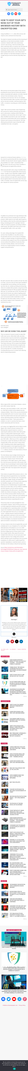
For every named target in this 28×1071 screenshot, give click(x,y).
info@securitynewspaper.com (10, 1005)
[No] (26, 1065)
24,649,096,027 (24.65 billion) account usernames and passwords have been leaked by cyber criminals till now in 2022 (18, 692)
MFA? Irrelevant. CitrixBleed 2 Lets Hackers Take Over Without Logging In (18, 735)
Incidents (14, 649)
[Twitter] (14, 634)
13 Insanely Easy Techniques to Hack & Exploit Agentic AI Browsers (17, 827)
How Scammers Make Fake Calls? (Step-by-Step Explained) (17, 777)
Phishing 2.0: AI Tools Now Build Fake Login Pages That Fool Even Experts (17, 841)
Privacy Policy (22, 1005)
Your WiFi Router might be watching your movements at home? (18, 791)
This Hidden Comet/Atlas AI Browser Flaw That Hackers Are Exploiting (17, 720)
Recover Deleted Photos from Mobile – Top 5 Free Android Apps (18, 798)
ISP (3, 650)
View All (25, 696)
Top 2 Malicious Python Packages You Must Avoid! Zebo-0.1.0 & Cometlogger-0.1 (18, 915)
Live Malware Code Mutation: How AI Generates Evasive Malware (17, 886)
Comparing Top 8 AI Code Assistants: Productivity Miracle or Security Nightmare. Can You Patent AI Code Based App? (18, 857)
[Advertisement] (14, 74)
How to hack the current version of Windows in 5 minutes (17, 706)
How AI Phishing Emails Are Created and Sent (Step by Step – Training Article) (17, 755)
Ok (14, 1068)
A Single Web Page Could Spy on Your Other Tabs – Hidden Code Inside (17, 748)
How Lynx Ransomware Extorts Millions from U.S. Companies (17, 900)
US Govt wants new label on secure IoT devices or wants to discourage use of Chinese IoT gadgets (14, 969)
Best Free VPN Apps (15, 782)
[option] (5, 595)
